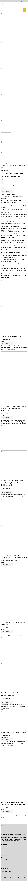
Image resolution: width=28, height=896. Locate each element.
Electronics (3, 413)
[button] (26, 5)
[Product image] (14, 318)
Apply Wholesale (6, 191)
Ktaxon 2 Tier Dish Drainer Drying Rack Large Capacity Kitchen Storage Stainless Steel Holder (14, 483)
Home (2, 163)
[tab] (8, 196)
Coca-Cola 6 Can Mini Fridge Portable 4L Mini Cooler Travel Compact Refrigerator (13, 408)
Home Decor (14, 560)
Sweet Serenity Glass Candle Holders (13, 732)
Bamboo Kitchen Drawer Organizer (12, 336)
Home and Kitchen (10, 163)
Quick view (2, 333)
